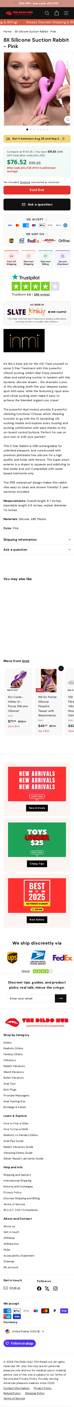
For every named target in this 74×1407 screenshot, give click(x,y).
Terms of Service (14, 1204)
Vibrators (9, 1060)
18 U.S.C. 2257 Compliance (20, 1210)
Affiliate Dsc (11, 1244)
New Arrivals (37, 808)
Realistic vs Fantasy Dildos (20, 1135)
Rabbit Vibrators (14, 1066)
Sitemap (8, 1261)
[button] (37, 222)
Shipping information (20, 540)
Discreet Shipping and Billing (21, 1198)
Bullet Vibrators (13, 1077)
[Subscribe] (60, 998)
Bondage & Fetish (14, 1107)
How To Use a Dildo (15, 1129)
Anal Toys (9, 1083)
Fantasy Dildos (13, 1054)
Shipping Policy (35, 1393)
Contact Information (16, 1388)
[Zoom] (68, 119)
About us (9, 1226)
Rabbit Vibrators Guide (18, 1147)
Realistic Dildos (13, 1048)
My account (10, 1267)
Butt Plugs (10, 1089)
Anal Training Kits (14, 1101)
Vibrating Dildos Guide (17, 1153)
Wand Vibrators (13, 1072)
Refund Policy (12, 1393)
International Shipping (17, 1180)
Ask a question (15, 550)
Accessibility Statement (18, 1255)
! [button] (63, 138)
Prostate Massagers (16, 1095)
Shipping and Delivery (17, 1175)
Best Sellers (37, 919)
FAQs (6, 1249)
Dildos (7, 1042)
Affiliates (9, 1238)
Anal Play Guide (13, 1141)
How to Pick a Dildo (16, 1123)
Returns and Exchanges (18, 1186)
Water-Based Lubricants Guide (23, 1158)
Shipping (25, 182)
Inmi (25, 661)
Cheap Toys (37, 863)
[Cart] (56, 13)
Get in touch (11, 1232)
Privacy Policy (12, 1192)
